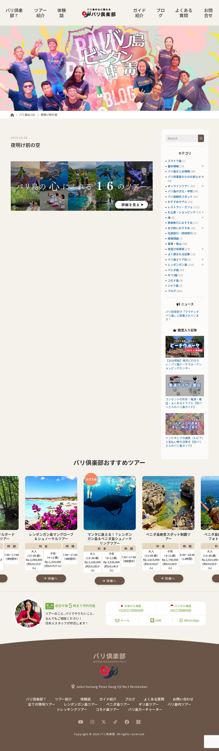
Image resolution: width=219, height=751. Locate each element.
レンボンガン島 (177, 265)
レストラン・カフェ (180, 207)
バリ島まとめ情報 (179, 171)
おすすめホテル (177, 202)
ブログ (160, 12)
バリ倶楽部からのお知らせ (184, 177)
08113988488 (180, 611)
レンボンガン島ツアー (81, 704)
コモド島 (173, 280)
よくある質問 (183, 12)
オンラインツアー (179, 186)
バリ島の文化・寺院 (180, 191)
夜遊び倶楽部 (176, 249)
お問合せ (208, 12)
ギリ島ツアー (149, 704)
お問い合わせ (183, 699)
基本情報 (173, 166)
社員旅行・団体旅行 (180, 233)
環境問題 (173, 238)
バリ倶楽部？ (14, 12)
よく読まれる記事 (179, 254)
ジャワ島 (173, 285)
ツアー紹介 (40, 12)
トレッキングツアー (72, 709)
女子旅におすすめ (179, 228)
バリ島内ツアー (179, 704)
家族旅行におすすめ (180, 223)
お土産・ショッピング (181, 212)
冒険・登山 (175, 244)
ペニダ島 (173, 270)
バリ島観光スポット (180, 196)
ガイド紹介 (139, 12)
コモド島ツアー (108, 709)
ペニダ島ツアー (118, 704)
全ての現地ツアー (41, 704)
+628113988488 (130, 611)
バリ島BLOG (27, 115)
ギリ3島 (173, 275)
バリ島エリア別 (177, 259)
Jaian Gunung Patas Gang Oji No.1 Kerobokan (111, 686)
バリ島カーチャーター (145, 709)
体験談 (61, 12)
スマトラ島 (175, 161)
